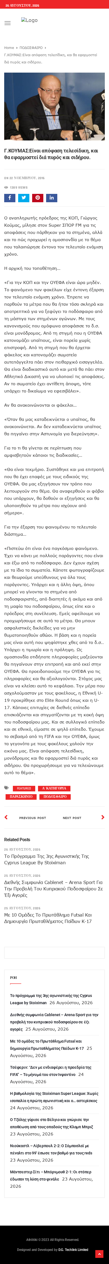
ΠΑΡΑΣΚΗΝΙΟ (21, 797)
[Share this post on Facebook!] (9, 198)
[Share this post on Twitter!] (23, 198)
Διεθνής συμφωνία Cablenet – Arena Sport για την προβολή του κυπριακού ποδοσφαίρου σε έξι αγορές (53, 889)
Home (9, 48)
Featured (24, 788)
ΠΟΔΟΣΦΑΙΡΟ (31, 48)
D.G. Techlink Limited (73, 1250)
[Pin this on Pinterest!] (37, 198)
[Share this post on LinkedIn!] (51, 198)
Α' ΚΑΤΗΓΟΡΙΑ (54, 788)
